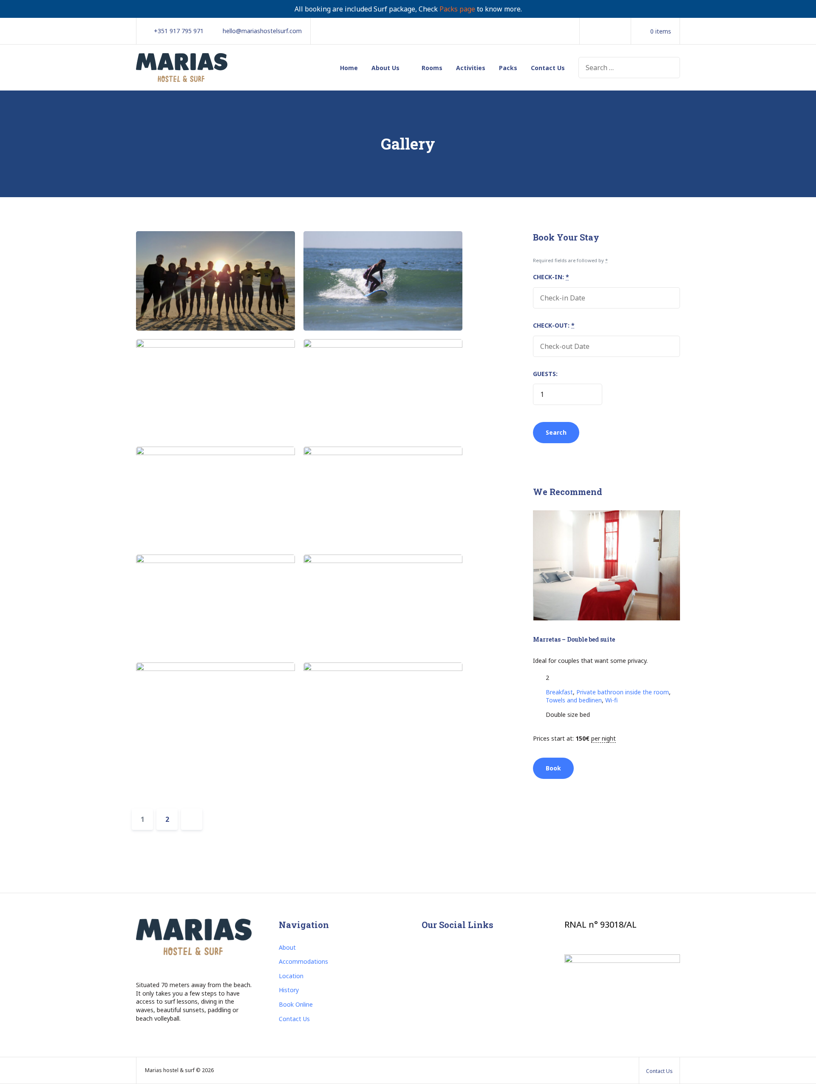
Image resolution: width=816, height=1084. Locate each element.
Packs (508, 68)
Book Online (296, 1004)
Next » (191, 819)
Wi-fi (611, 700)
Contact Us (548, 68)
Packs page (457, 9)
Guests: (545, 374)
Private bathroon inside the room (622, 692)
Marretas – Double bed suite (574, 639)
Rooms (432, 68)
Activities (470, 68)
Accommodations (303, 961)
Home (349, 68)
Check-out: (554, 325)
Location (291, 976)
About (287, 947)
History (289, 990)
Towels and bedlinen (574, 700)
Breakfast (559, 692)
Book (553, 768)
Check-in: (551, 277)
